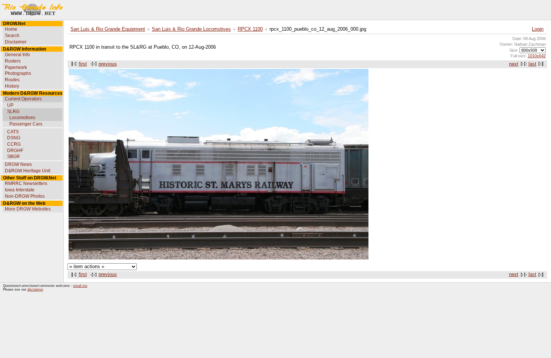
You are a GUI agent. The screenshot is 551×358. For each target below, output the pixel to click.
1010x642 (537, 56)
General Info (17, 54)
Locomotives (22, 117)
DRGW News (18, 164)
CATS (13, 131)
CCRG (14, 144)
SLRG (13, 111)
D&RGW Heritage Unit (27, 170)
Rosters (13, 61)
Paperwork (16, 67)
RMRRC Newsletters (26, 183)
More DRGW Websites (28, 209)
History (12, 86)
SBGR (13, 156)
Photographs (18, 73)
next (513, 64)
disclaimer (35, 289)
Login (538, 29)
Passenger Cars (25, 124)
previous (108, 64)
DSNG (13, 137)
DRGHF (15, 150)
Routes (12, 79)
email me (80, 286)
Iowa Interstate (19, 189)
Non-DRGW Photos (25, 196)
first (83, 64)
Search (12, 35)
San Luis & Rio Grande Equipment (107, 29)
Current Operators (23, 98)
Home (11, 29)
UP (10, 105)
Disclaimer (16, 42)
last (532, 64)
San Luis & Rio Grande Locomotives (191, 29)
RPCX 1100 (250, 29)
